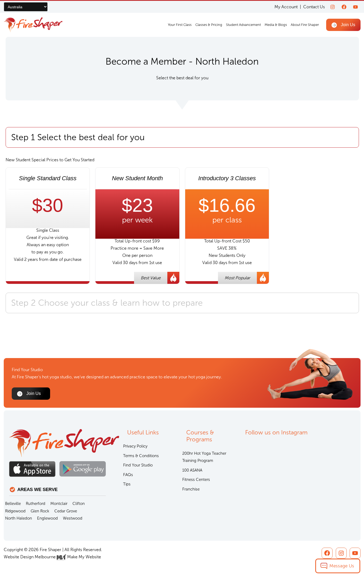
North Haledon (18, 518)
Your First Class (180, 25)
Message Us (341, 565)
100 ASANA (192, 470)
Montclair (58, 503)
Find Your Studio (138, 465)
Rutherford (35, 503)
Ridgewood (15, 511)
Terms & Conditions (141, 455)
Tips (127, 484)
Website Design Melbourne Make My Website (52, 556)
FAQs (128, 474)
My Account (286, 7)
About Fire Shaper (305, 25)
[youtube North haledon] (355, 7)
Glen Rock (40, 511)
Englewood (47, 518)
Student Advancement (243, 25)
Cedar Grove (65, 511)
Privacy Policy (135, 446)
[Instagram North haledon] (332, 7)
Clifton (78, 503)
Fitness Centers (196, 479)
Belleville (13, 503)
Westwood (72, 518)
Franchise (191, 489)
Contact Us (314, 6)
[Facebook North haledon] (344, 7)
